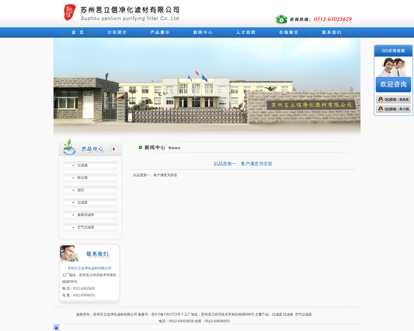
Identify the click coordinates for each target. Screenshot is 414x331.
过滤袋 (82, 165)
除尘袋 (82, 178)
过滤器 (82, 202)
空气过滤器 (85, 227)
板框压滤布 (85, 215)
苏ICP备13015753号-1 (167, 314)
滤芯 (80, 190)
